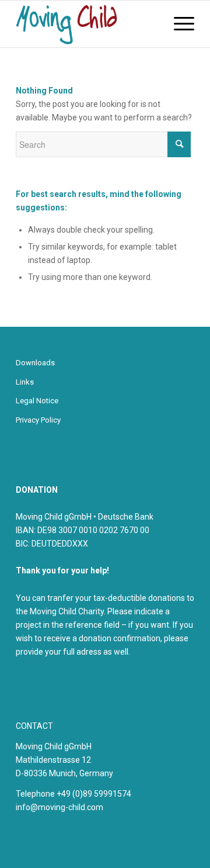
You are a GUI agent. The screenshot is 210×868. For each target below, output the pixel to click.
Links (25, 382)
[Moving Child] (87, 24)
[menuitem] (178, 24)
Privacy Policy (38, 420)
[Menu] (178, 24)
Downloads (35, 362)
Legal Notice (37, 400)
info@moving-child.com (59, 807)
